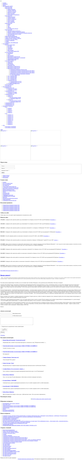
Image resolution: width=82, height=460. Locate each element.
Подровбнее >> (46, 235)
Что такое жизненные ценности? (9, 448)
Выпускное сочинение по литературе (10, 188)
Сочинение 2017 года (9, 87)
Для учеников (6, 43)
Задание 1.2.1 (10, 118)
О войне (7, 41)
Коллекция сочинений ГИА (8, 411)
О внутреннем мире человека (9, 442)
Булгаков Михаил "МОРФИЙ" (10, 380)
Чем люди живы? (11, 35)
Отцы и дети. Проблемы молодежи (12, 37)
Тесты (9, 54)
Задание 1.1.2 (10, 115)
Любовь (9, 27)
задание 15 (10, 110)
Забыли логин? (6, 176)
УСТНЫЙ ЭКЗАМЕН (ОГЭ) (14, 83)
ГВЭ (4, 125)
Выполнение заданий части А (14, 66)
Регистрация (5, 177)
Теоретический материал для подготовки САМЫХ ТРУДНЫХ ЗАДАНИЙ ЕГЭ (20, 345)
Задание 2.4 (10, 124)
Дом (8, 26)
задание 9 (10, 109)
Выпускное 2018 (8, 8)
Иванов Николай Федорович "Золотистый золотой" (14, 340)
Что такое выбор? (6, 443)
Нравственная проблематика (11, 36)
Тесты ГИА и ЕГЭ (6, 404)
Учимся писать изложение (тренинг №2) (11, 206)
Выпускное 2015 (8, 29)
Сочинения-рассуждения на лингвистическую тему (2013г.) (22, 72)
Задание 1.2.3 (10, 116)
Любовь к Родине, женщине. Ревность (13, 38)
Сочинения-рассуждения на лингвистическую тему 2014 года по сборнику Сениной (20, 440)
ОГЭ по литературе (9, 84)
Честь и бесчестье (11, 22)
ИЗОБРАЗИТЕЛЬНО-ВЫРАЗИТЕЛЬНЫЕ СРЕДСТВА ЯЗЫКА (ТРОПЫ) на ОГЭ (20, 425)
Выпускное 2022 (8, 7)
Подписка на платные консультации (10, 198)
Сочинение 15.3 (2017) (12, 89)
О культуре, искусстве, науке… (11, 39)
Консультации (10, 50)
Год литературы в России (13, 28)
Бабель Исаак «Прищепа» (8, 374)
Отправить (2, 335)
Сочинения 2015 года (9, 94)
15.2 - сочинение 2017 (12, 78)
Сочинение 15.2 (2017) (12, 88)
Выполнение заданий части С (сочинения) (16, 57)
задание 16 (10, 112)
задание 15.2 (10, 96)
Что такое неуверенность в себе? (9, 452)
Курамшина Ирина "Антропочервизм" (11, 417)
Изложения (5, 3)
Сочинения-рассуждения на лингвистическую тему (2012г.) (22, 71)
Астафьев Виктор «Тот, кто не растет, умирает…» (13, 368)
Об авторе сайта (6, 192)
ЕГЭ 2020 (10, 46)
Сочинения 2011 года (9, 104)
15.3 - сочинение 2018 (12, 77)
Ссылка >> (56, 240)
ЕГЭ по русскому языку (10, 44)
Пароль (2, 168)
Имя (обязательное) (17, 313)
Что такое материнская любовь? (9, 450)
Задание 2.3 (10, 123)
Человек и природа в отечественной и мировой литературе (20, 32)
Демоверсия (10, 48)
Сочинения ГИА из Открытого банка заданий (12, 441)
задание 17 (10, 111)
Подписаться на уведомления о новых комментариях (13, 326)
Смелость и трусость (12, 11)
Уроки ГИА (10, 62)
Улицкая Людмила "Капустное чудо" (11, 357)
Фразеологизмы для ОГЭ (8, 424)
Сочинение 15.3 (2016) (12, 93)
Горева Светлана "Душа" (8, 363)
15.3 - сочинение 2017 (12, 79)
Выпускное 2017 (8, 15)
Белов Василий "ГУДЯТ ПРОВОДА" (11, 386)
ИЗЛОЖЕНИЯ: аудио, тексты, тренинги (11, 403)
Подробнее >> (53, 219)
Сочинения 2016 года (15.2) (15, 81)
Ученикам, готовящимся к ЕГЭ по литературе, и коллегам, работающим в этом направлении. (22, 416)
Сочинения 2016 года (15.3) (15, 82)
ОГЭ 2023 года (8, 85)
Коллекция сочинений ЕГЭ (8, 410)
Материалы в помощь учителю (9, 190)
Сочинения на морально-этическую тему (18, 69)
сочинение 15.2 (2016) (12, 92)
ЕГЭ (6, 107)
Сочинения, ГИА (11, 65)
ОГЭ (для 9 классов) (9, 60)
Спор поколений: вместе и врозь (14, 34)
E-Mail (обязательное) (17, 315)
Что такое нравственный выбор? (9, 453)
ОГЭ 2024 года (6, 185)
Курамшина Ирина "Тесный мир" (10, 418)
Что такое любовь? (7, 449)
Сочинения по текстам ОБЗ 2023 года (10, 187)
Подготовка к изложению (10, 126)
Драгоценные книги (7, 446)
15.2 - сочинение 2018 (12, 75)
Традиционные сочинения (13, 58)
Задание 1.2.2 (10, 120)
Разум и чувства (11, 20)
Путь (9, 25)
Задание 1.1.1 (10, 114)
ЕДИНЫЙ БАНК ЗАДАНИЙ (9, 196)
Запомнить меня (4, 170)
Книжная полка (6, 194)
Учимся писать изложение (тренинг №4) (11, 208)
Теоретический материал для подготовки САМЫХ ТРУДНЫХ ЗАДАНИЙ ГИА (19, 406)
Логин (2, 166)
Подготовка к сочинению (10, 127)
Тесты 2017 (10, 49)
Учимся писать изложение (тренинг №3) (11, 207)
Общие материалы (11, 9)
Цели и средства (11, 13)
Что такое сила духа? (7, 454)
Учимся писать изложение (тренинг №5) (11, 209)
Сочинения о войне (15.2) (15, 98)
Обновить (2, 332)
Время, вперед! (5, 275)
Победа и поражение (12, 19)
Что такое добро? (6, 445)
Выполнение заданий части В (14, 56)
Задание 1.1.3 (10, 117)
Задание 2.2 (10, 122)
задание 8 (10, 108)
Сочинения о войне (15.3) (15, 101)
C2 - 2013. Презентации (15, 74)
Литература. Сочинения (8, 106)
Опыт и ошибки (11, 21)
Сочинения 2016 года (12, 80)
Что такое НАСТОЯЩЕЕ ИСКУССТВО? (11, 451)
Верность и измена (11, 12)
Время (9, 24)
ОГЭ (6, 113)
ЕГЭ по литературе (9, 52)
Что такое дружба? (6, 447)
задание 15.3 (10, 99)
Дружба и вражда (11, 17)
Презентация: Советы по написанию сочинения (20, 73)
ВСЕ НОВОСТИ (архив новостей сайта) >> (9, 270)
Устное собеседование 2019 (13, 51)
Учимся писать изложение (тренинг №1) (11, 205)
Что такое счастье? (6, 455)
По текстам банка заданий (15, 97)
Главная (4, 2)
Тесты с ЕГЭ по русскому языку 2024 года (11, 420)
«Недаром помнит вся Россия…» (14, 30)
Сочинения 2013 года (9, 102)
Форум (4, 5)
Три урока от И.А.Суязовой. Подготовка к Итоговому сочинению (16, 422)
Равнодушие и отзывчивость (13, 14)
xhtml (1, 129)
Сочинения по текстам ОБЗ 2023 (9, 200)
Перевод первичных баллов (8, 189)
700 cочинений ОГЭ (7, 86)
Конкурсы (5, 197)
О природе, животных (9, 40)
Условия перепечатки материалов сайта (26, 458)
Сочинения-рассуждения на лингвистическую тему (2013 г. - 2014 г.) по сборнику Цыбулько (22, 439)
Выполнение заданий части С (14, 68)
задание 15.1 (10, 95)
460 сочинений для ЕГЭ (8, 6)
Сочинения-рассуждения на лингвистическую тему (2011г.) (22, 70)
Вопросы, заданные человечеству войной (16, 31)
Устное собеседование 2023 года (9, 186)
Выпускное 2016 (8, 23)
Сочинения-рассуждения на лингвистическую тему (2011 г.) (15, 437)
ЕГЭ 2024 (10, 45)
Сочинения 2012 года (9, 103)
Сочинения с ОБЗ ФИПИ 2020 (11, 42)
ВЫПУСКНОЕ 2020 (12, 59)
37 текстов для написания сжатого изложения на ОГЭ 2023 (15, 423)
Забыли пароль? (6, 175)
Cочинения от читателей (8, 195)
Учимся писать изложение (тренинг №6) (11, 210)
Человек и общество (12, 10)
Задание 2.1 (10, 121)
